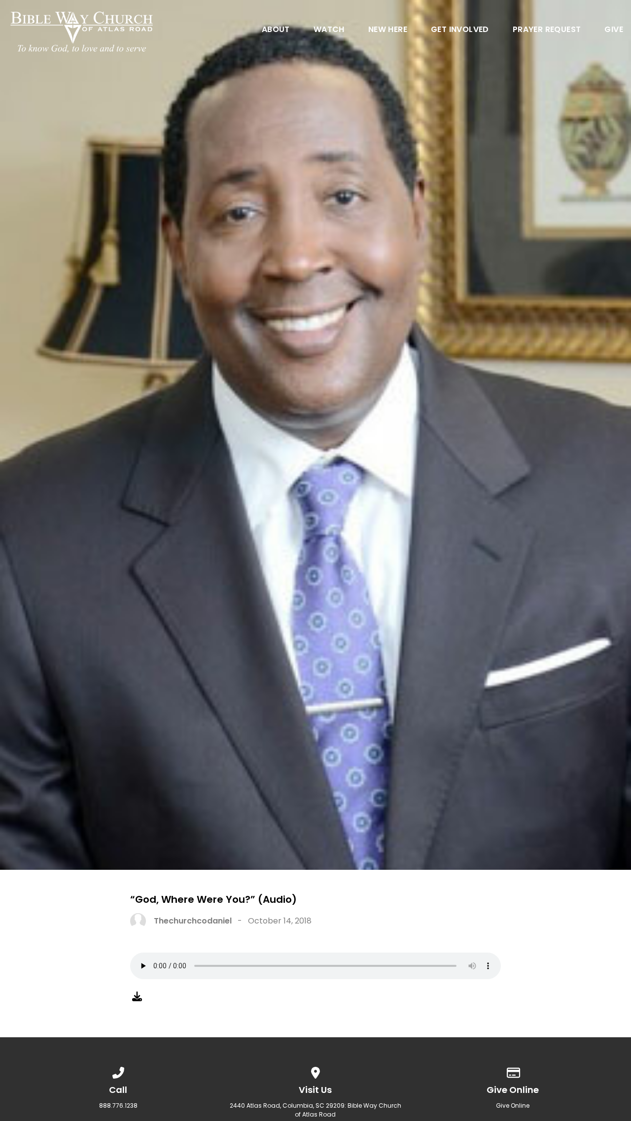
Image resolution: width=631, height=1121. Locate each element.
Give (613, 30)
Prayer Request (547, 30)
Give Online (512, 1105)
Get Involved (460, 30)
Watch (329, 30)
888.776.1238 (118, 1105)
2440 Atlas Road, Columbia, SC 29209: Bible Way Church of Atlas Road (315, 1110)
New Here (387, 30)
